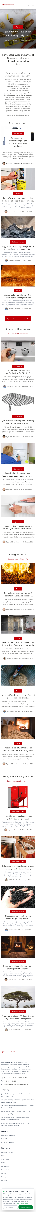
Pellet (18, 290)
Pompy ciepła (5, 1166)
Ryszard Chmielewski (8, 1135)
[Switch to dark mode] (29, 4)
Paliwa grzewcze (18, 242)
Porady (3, 1177)
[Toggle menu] (33, 5)
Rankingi (4, 1180)
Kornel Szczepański (7, 1142)
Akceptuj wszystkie (25, 1207)
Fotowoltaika (5, 1170)
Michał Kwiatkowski (7, 1139)
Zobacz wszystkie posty (18, 333)
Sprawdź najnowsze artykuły (18, 319)
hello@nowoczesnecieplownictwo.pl (16, 1084)
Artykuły (5, 1089)
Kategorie (5, 1148)
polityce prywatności (22, 1203)
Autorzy (4, 1131)
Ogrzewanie (18, 133)
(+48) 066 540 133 (10, 1081)
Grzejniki (4, 1173)
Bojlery (18, 27)
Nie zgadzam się (11, 1207)
